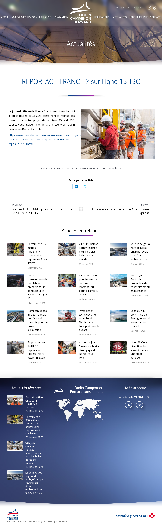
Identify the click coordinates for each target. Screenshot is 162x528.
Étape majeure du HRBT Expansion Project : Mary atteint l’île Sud (36, 350)
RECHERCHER (122, 7)
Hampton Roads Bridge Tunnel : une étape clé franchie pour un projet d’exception (38, 320)
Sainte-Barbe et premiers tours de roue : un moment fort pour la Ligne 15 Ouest (88, 285)
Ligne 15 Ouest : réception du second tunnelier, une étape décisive (141, 350)
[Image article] (15, 249)
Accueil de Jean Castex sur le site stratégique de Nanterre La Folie (89, 350)
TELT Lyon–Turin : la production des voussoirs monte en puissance (140, 283)
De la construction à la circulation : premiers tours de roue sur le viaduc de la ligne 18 (38, 287)
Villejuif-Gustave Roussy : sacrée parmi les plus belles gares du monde (88, 251)
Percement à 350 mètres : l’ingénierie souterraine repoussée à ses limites (37, 253)
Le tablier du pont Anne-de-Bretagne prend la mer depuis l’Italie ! (140, 318)
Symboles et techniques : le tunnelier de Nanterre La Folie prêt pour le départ (89, 320)
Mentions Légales (37, 521)
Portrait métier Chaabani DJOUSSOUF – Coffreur (34, 402)
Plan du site (61, 521)
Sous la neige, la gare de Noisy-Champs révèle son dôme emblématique (140, 251)
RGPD (50, 521)
